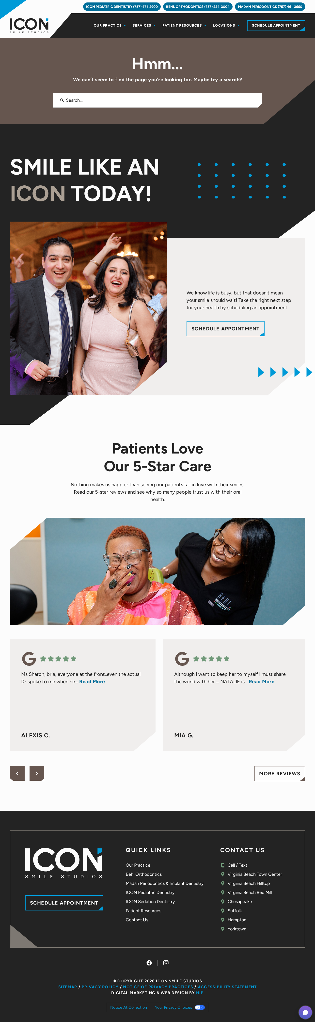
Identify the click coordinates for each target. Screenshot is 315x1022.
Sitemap (67, 987)
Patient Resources (143, 910)
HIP (200, 992)
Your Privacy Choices (173, 1007)
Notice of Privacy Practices (158, 987)
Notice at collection (128, 1007)
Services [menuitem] (142, 25)
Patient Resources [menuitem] (182, 25)
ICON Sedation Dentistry (150, 901)
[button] (305, 1012)
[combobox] (157, 100)
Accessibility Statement (227, 987)
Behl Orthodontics (144, 874)
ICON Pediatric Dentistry (150, 892)
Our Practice (138, 865)
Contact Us (137, 920)
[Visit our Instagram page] (165, 962)
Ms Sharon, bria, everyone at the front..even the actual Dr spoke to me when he (81, 677)
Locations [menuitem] (224, 25)
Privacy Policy (100, 987)
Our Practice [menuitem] (108, 25)
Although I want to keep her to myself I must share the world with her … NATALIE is (230, 677)
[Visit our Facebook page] (149, 962)
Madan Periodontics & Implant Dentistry (165, 883)
